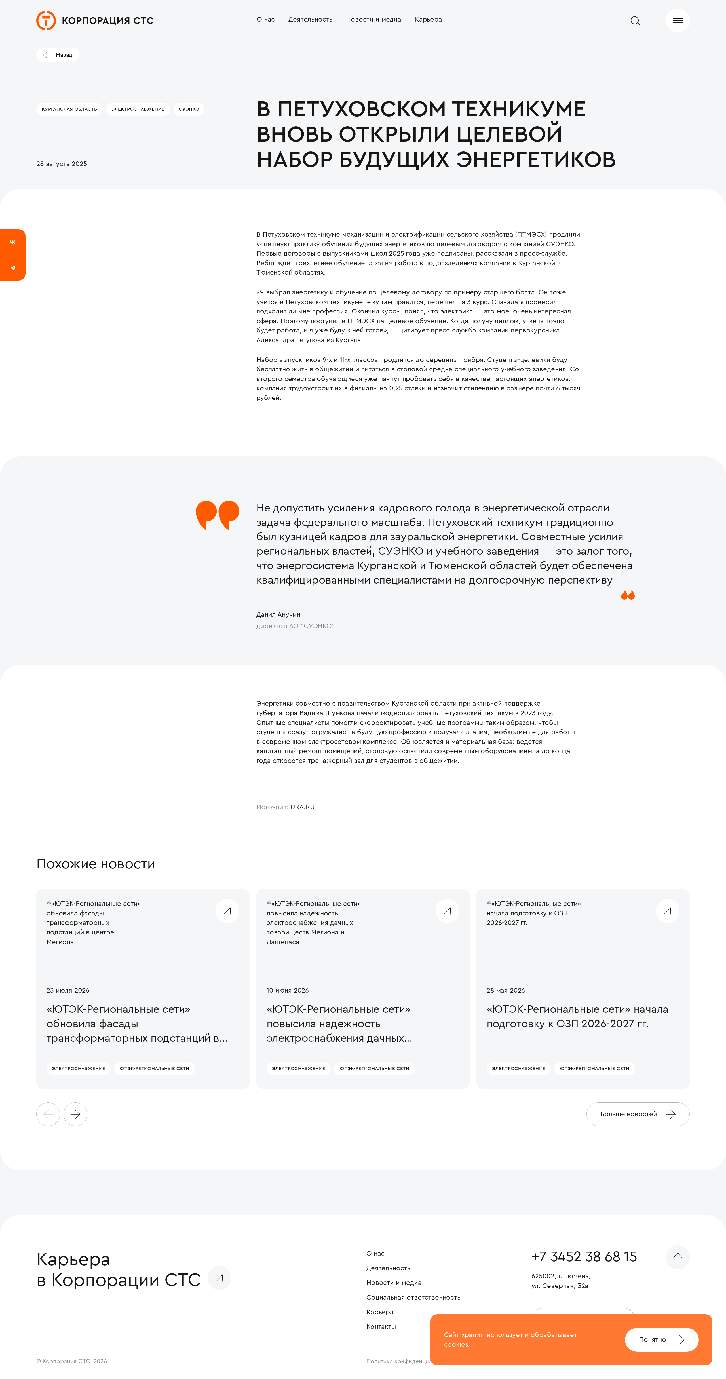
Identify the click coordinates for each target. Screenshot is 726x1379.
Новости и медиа (373, 19)
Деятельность (310, 19)
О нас (266, 19)
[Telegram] (13, 268)
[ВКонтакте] (13, 242)
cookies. (457, 1344)
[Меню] (678, 20)
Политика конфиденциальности (410, 1361)
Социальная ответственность (413, 1297)
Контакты (381, 1326)
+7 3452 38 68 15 (584, 1257)
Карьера (428, 19)
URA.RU (302, 807)
